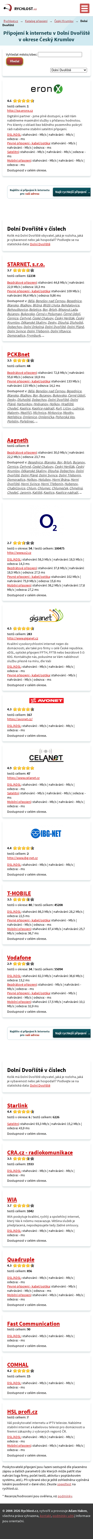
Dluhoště (76, 322)
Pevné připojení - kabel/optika (28, 143)
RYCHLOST (25, 8)
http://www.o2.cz (19, 552)
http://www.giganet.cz (22, 638)
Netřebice (14, 417)
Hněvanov (40, 404)
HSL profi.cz (22, 1411)
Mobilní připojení (19, 160)
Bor (44, 309)
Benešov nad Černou (50, 301)
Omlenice (30, 417)
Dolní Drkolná (33, 327)
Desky (52, 322)
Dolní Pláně (75, 327)
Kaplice (25, 408)
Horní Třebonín (52, 484)
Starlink (17, 1105)
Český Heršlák (64, 318)
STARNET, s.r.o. (26, 264)
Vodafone (19, 957)
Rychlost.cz (11, 21)
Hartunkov (24, 404)
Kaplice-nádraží (43, 408)
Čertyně (25, 318)
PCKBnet (18, 354)
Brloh (53, 309)
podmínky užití (63, 1516)
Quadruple (20, 1259)
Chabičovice (16, 488)
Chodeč (12, 408)
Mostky (68, 412)
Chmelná (75, 488)
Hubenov (71, 484)
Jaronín (25, 492)
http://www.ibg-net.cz (22, 858)
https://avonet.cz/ (20, 719)
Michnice (39, 412)
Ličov (67, 408)
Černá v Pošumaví (49, 314)
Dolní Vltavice (60, 331)
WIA (12, 1199)
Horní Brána (60, 479)
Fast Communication (33, 1323)
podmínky (65, 1496)
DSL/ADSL (14, 134)
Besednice (74, 301)
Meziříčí (25, 412)
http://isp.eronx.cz (20, 110)
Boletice (35, 309)
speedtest (64, 1484)
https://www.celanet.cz (23, 778)
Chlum (31, 488)
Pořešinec (27, 421)
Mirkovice (54, 412)
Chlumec (43, 488)
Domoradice (16, 335)
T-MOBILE (19, 893)
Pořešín (12, 421)
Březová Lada (67, 309)
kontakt (45, 1516)
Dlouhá (63, 322)
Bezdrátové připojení (22, 282)
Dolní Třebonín (38, 331)
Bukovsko (28, 314)
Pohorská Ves (64, 417)
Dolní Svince (16, 331)
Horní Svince (30, 484)
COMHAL (17, 1364)
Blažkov (25, 305)
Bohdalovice (70, 305)
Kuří (59, 408)
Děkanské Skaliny (33, 322)
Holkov (54, 404)
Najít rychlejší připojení (70, 192)
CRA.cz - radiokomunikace (40, 1152)
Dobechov (14, 327)
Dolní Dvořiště (40, 244)
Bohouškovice (17, 309)
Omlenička (46, 417)
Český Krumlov (63, 21)
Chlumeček (60, 488)
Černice (12, 318)
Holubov (44, 479)
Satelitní (13, 152)
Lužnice (77, 408)
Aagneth (17, 440)
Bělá (31, 301)
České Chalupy (42, 318)
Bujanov (13, 314)
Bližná (37, 305)
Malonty (13, 412)
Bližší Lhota (51, 305)
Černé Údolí (71, 314)
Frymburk (33, 335)
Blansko (13, 305)
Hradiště (67, 404)
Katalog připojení (36, 21)
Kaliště (37, 492)
